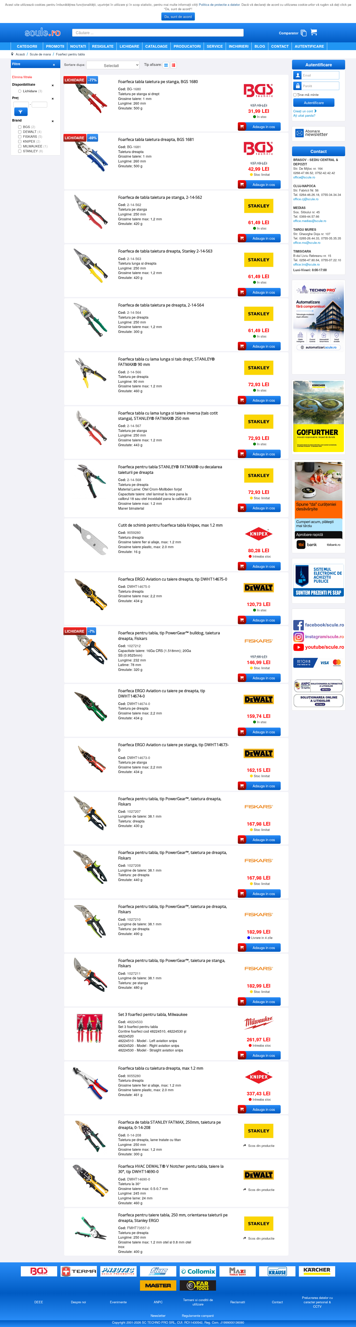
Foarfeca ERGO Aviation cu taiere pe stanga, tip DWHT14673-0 (173, 747)
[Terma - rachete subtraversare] (79, 1271)
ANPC (158, 1302)
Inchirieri (238, 46)
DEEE (38, 1302)
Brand (17, 120)
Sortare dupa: (75, 64)
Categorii (27, 46)
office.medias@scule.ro (309, 220)
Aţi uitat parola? (304, 115)
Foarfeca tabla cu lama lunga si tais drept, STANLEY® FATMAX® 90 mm (166, 361)
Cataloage (156, 46)
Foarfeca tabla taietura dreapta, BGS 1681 (156, 139)
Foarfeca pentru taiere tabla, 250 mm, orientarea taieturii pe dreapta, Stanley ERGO (173, 1217)
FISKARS (32, 136)
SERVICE (215, 46)
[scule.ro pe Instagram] (318, 636)
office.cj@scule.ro (305, 199)
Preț (15, 97)
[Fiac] (158, 1271)
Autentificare (309, 46)
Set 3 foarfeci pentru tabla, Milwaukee (152, 1014)
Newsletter (158, 1315)
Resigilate (103, 46)
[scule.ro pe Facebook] (318, 624)
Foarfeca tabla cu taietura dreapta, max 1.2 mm (160, 1068)
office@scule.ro (304, 177)
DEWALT (32, 131)
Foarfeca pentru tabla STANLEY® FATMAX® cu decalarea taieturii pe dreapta (170, 469)
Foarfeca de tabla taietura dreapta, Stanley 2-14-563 (165, 251)
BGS (29, 126)
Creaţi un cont (303, 111)
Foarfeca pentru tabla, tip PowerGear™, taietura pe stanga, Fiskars (171, 963)
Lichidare (129, 46)
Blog (260, 46)
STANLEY (33, 151)
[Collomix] (198, 1271)
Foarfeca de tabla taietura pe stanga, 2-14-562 (160, 197)
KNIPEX (31, 141)
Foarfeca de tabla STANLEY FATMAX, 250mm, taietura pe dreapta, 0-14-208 (169, 1125)
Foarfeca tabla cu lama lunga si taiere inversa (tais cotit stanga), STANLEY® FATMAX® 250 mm (168, 415)
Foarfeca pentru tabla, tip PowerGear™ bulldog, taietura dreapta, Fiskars (169, 635)
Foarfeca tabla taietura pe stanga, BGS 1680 (158, 81)
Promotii (55, 46)
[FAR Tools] (197, 1285)
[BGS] (39, 1271)
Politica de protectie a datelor (219, 4)
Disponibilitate (23, 84)
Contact (280, 46)
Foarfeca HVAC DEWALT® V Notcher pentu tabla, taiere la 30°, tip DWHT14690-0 (171, 1169)
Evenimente (118, 1302)
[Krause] (278, 1271)
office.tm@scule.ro (306, 264)
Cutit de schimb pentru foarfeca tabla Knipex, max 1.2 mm (170, 525)
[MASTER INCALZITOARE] (158, 1285)
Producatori (187, 46)
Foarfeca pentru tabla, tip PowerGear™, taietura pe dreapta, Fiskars (172, 855)
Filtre (16, 63)
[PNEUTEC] (119, 1271)
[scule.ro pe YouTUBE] (318, 646)
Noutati (78, 46)
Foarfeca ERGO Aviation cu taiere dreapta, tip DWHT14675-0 (172, 579)
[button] (21, 111)
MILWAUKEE (35, 146)
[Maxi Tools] (238, 1271)
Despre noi (78, 1302)
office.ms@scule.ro (306, 242)
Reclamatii (237, 1302)
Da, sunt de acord (178, 16)
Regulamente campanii (198, 1315)
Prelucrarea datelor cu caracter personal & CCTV (317, 1302)
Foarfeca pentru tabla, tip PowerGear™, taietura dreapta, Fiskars (169, 801)
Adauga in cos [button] (264, 126)
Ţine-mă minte (308, 94)
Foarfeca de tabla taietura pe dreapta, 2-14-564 (161, 305)
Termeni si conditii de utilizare (198, 1301)
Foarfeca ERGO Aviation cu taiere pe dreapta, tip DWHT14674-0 (161, 693)
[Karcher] (317, 1271)
